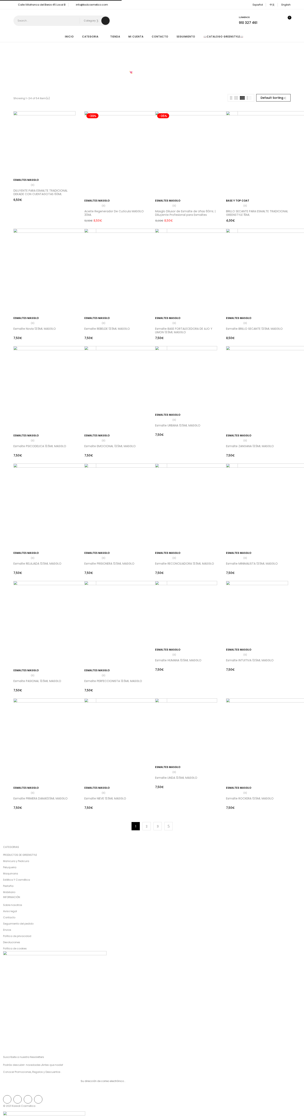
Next (168, 826)
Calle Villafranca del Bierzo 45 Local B (42, 4)
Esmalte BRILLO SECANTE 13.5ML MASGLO (254, 329)
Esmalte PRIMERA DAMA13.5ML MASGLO (40, 798)
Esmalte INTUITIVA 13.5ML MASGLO (250, 660)
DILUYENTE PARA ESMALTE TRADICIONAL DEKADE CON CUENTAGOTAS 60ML (40, 192)
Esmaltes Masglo (26, 180)
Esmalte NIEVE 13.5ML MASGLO (105, 798)
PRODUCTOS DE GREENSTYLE (20, 855)
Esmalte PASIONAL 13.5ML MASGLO (37, 681)
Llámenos (244, 17)
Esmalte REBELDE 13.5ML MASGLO (107, 329)
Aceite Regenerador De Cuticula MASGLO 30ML (114, 213)
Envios (7, 930)
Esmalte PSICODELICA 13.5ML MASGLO (39, 446)
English (286, 4)
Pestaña (8, 886)
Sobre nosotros (12, 905)
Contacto (9, 917)
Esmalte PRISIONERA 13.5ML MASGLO (109, 563)
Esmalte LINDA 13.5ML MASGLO (176, 778)
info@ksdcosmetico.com (92, 4)
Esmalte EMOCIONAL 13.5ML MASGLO (110, 446)
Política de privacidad (17, 936)
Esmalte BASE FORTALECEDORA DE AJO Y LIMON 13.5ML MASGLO (183, 330)
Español (258, 4)
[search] (105, 21)
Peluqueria (9, 867)
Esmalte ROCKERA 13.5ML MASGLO (250, 798)
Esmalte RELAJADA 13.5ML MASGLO (37, 563)
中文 (272, 4)
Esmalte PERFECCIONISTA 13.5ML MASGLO (113, 681)
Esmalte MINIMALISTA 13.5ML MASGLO (252, 563)
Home (104, 72)
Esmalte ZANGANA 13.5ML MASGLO (250, 446)
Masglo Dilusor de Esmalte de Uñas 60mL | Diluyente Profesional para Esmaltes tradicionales (185, 214)
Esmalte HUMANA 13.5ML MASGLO (178, 660)
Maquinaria (10, 873)
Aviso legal (10, 911)
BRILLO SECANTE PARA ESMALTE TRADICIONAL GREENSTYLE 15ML (257, 213)
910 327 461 (248, 22)
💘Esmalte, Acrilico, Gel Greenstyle (152, 72)
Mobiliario (9, 892)
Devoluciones (11, 942)
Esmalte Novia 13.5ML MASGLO (34, 329)
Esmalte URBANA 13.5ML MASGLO (177, 425)
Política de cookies (15, 948)
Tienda (118, 72)
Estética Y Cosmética (16, 879)
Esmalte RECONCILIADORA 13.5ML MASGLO (184, 563)
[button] (286, 21)
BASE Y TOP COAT (237, 200)
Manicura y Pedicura (16, 861)
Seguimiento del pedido (18, 923)
